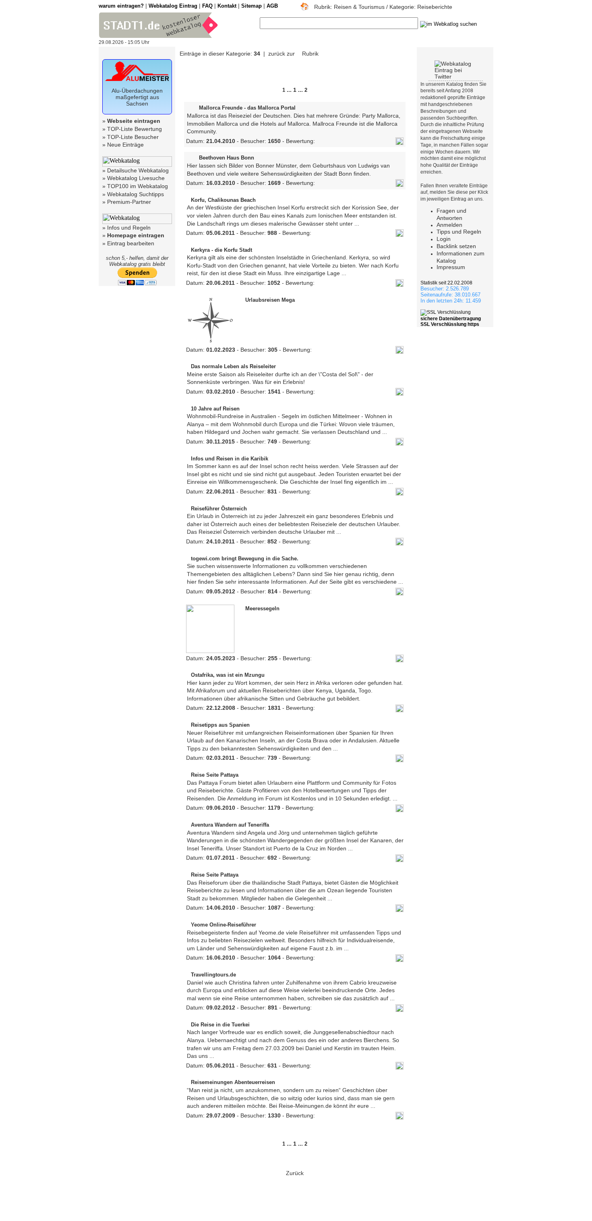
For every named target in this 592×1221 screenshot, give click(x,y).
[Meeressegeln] (210, 651)
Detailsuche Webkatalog (138, 170)
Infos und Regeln (129, 227)
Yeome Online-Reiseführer (223, 925)
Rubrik (309, 53)
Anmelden (449, 225)
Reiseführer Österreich (219, 509)
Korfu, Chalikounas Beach (223, 200)
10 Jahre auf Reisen (215, 409)
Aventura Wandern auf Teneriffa (230, 825)
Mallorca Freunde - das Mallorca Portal (247, 108)
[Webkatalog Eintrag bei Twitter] (456, 76)
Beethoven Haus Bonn (226, 158)
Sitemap (251, 6)
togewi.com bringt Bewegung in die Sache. (244, 559)
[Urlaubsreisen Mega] (210, 342)
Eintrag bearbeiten (130, 243)
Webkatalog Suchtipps (135, 194)
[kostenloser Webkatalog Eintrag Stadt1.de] (159, 36)
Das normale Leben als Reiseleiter (233, 366)
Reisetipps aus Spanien (220, 725)
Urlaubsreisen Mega (270, 300)
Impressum (451, 267)
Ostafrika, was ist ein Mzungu (228, 675)
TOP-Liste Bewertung (134, 129)
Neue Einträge (125, 144)
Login (444, 239)
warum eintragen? (121, 6)
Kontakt (226, 6)
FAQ (207, 6)
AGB (272, 6)
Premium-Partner (129, 202)
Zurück (295, 1173)
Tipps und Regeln (459, 231)
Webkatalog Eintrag (173, 6)
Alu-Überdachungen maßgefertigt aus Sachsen (137, 97)
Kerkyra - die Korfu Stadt (221, 250)
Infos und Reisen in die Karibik (229, 459)
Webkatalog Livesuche (136, 178)
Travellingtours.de (213, 975)
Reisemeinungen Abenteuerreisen (233, 1082)
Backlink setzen (456, 246)
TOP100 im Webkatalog (137, 186)
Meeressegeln (262, 608)
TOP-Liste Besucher (133, 137)
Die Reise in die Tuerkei (220, 1025)
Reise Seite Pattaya (214, 775)
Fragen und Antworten (451, 214)
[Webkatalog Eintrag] (304, 7)
